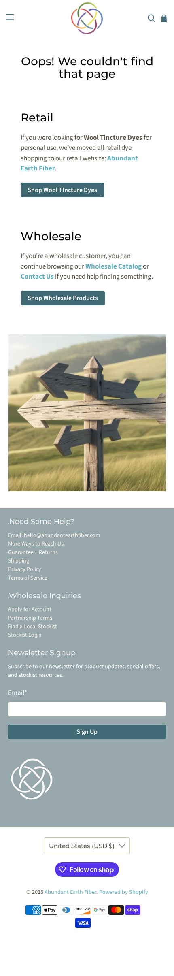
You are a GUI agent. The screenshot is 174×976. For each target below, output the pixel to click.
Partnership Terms (30, 618)
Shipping (18, 561)
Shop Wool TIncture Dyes (62, 189)
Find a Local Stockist (32, 626)
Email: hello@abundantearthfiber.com (54, 535)
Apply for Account (29, 609)
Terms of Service (27, 578)
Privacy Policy (24, 569)
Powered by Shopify (123, 892)
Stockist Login (25, 635)
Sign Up (87, 731)
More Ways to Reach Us (36, 544)
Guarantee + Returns (33, 552)
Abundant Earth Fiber (70, 892)
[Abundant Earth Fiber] (87, 18)
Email (17, 693)
